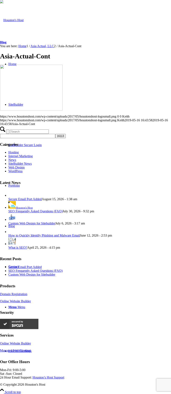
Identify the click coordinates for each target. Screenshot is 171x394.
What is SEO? (17, 247)
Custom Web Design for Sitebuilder (31, 223)
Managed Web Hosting (15, 350)
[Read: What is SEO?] (12, 244)
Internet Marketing (20, 156)
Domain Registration (13, 294)
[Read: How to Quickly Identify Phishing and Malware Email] (12, 231)
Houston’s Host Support (48, 377)
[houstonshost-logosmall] (12, 20)
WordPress (15, 171)
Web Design (16, 167)
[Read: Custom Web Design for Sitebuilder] (12, 219)
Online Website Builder (15, 301)
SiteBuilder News (20, 163)
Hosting (13, 152)
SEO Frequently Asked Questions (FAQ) (35, 211)
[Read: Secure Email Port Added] (12, 195)
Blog (3, 42)
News (12, 160)
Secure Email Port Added (25, 199)
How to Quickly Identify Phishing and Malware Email (44, 235)
